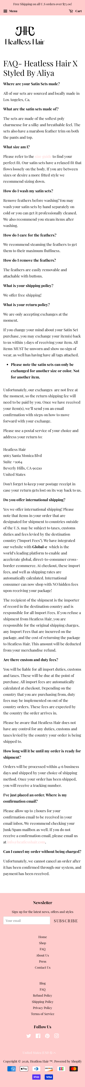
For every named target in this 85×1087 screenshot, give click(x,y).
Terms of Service (42, 1014)
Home (42, 937)
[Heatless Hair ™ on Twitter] (28, 1036)
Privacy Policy (42, 1008)
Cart (78, 11)
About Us (42, 955)
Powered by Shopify (68, 1061)
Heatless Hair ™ (41, 1061)
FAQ (43, 949)
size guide (43, 156)
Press (42, 961)
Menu (12, 11)
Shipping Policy (42, 1001)
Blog (42, 983)
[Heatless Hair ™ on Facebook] (38, 1036)
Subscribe (66, 920)
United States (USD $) (38, 1053)
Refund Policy (42, 995)
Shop (42, 943)
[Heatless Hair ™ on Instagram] (56, 1036)
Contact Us (42, 967)
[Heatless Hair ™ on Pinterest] (47, 1036)
